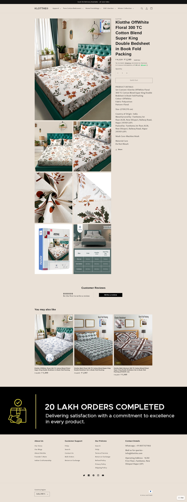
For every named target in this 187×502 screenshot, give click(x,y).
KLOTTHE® (149, 495)
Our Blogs (38, 450)
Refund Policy (100, 461)
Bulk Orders (69, 457)
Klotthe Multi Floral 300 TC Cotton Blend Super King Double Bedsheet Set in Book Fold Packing (92, 369)
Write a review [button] (110, 295)
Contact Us (69, 453)
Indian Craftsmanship (43, 461)
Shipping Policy (101, 468)
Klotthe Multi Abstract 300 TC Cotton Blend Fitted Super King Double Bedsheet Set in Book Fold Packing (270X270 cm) (131, 370)
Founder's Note (41, 457)
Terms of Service (101, 453)
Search (67, 450)
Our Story (38, 446)
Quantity (119, 69)
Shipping (128, 63)
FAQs (67, 446)
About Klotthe (40, 453)
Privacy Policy (100, 464)
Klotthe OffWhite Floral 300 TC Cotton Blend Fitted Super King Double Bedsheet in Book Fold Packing (52, 369)
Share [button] (120, 149)
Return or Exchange (72, 461)
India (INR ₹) (40, 494)
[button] (56, 8)
